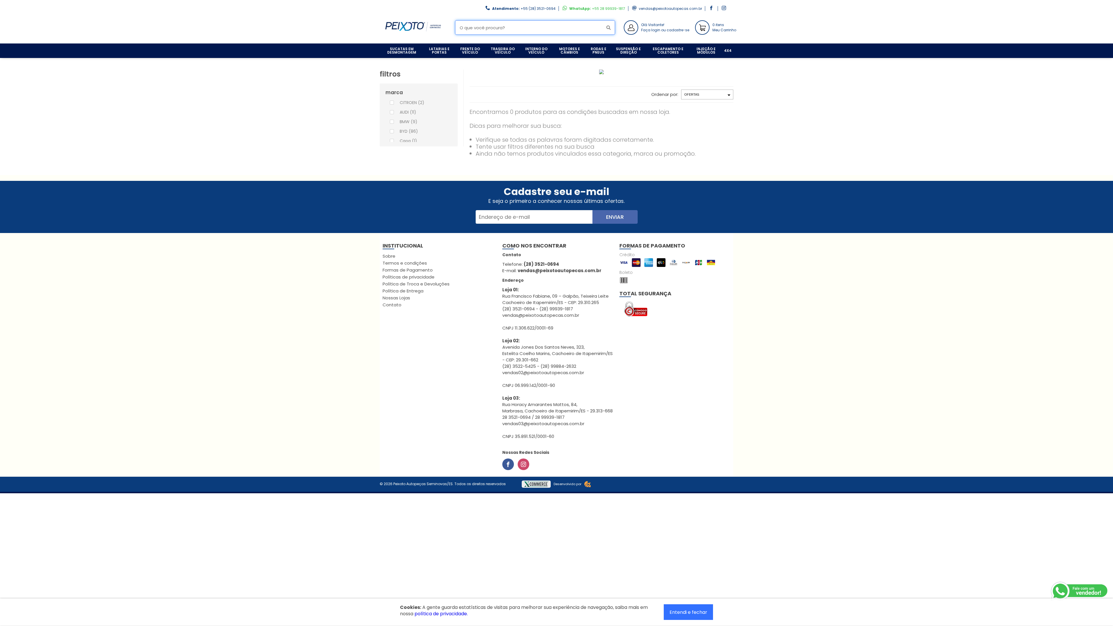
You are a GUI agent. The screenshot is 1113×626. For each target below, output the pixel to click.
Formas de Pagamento (408, 270)
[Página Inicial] (413, 39)
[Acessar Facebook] (712, 8)
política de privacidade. (441, 613)
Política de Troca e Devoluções (416, 284)
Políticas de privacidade (408, 277)
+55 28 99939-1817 (608, 8)
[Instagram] (523, 464)
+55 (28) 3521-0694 (538, 8)
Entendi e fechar (688, 612)
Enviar (615, 217)
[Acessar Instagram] (725, 8)
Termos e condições (405, 263)
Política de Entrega (403, 291)
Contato (392, 305)
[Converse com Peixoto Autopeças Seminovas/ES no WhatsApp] (1080, 591)
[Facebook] (508, 464)
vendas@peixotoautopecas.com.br (670, 8)
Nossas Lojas (396, 298)
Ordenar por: (664, 94)
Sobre (389, 256)
